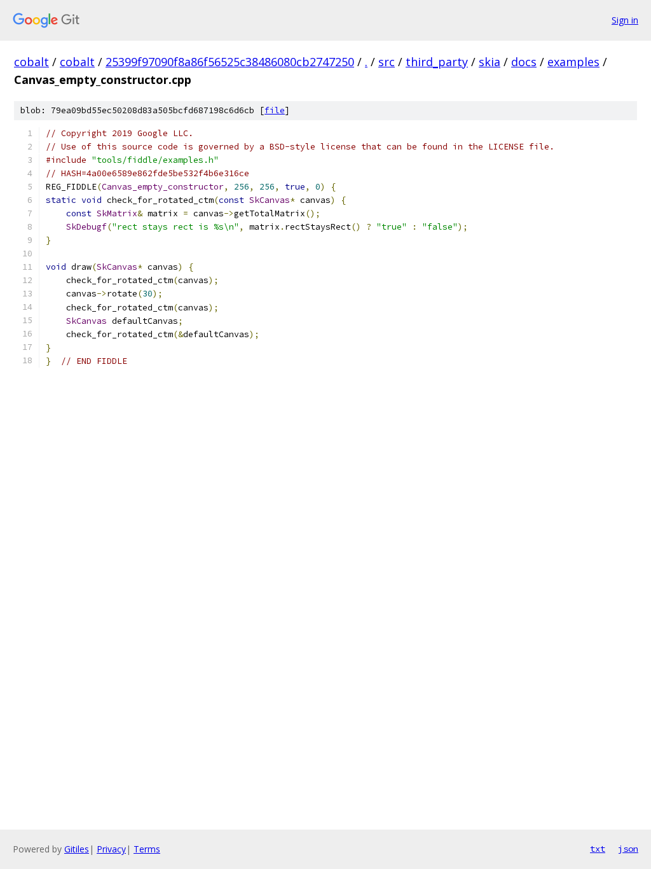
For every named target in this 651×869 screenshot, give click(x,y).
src (386, 61)
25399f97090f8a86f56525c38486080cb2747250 (230, 61)
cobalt (31, 61)
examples (573, 61)
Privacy (111, 849)
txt (597, 848)
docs (524, 61)
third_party (437, 61)
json (628, 848)
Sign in (625, 20)
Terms (147, 849)
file (274, 110)
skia (489, 61)
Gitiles (76, 849)
